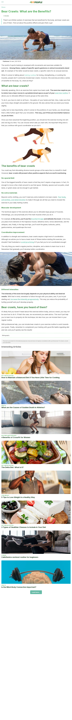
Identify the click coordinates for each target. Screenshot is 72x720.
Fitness (3, 7)
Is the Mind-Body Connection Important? (18, 587)
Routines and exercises (8, 435)
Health (3, 405)
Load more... (36, 592)
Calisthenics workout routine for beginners (19, 557)
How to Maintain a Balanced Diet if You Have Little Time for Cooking (30, 377)
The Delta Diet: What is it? (12, 467)
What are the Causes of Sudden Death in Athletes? (23, 407)
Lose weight (5, 495)
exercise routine (61, 93)
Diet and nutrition (7, 375)
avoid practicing (27, 242)
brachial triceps (37, 219)
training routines (30, 75)
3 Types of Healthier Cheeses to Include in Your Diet (23, 527)
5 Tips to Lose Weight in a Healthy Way (18, 497)
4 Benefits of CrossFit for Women (15, 437)
